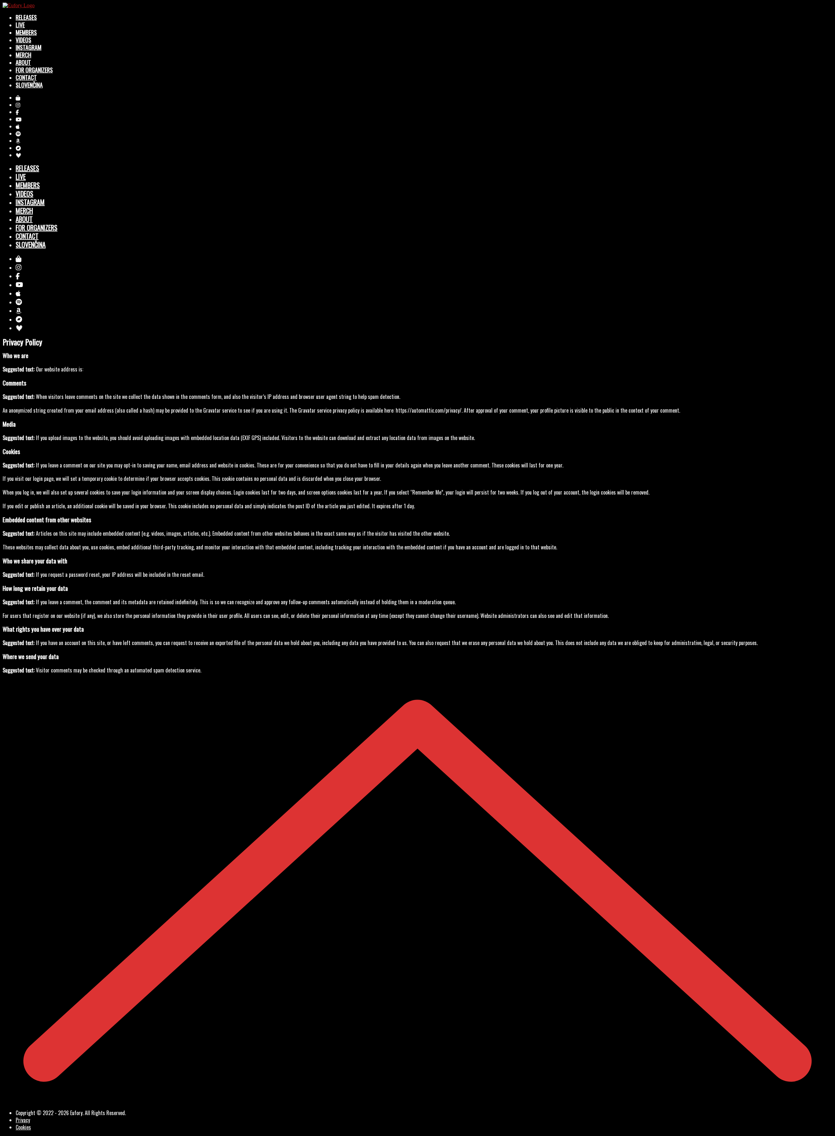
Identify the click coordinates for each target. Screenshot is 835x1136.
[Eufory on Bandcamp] (18, 148)
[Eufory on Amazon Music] (18, 141)
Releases (26, 17)
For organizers (34, 70)
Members (26, 32)
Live (20, 25)
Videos (23, 40)
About (23, 62)
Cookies (23, 1127)
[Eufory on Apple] (18, 126)
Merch (23, 55)
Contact (26, 77)
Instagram (28, 47)
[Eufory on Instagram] (18, 105)
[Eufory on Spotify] (18, 133)
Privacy (23, 1120)
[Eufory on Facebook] (17, 112)
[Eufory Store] (18, 98)
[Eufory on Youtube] (19, 119)
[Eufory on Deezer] (18, 155)
